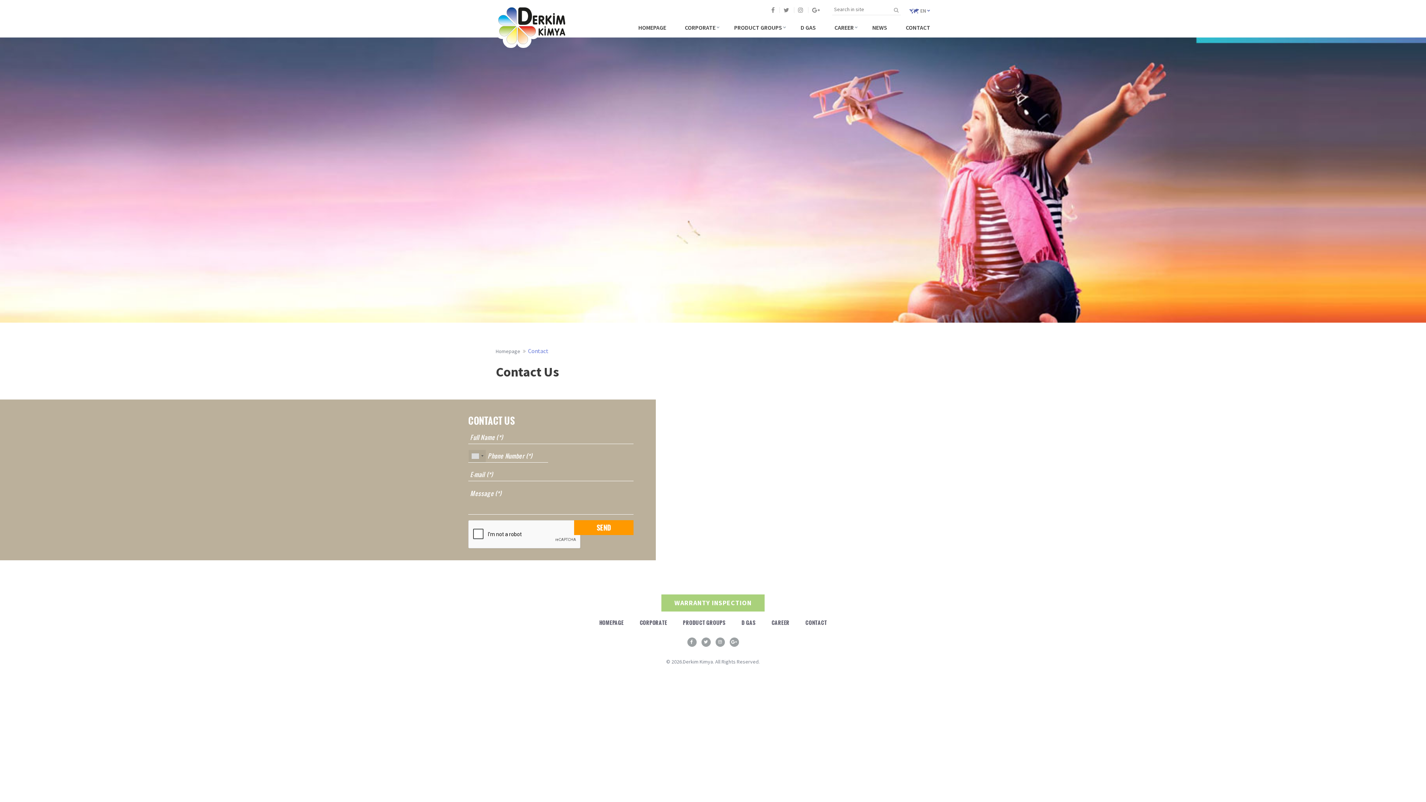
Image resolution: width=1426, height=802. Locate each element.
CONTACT (918, 27)
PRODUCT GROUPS (758, 27)
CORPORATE (700, 27)
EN (923, 10)
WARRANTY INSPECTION (713, 603)
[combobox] (477, 456)
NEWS (879, 27)
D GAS (808, 27)
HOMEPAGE (652, 27)
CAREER (844, 27)
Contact (538, 351)
